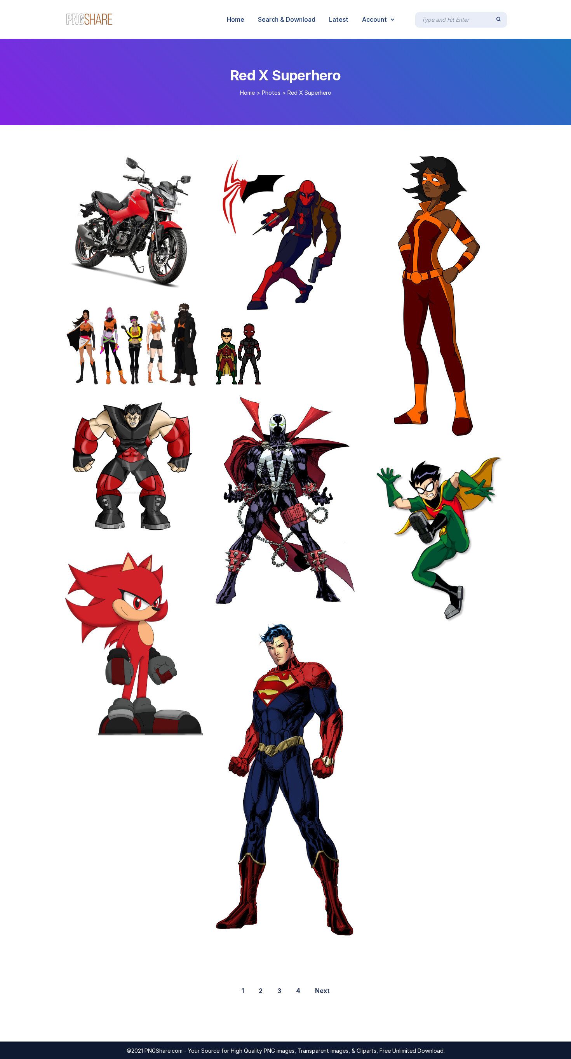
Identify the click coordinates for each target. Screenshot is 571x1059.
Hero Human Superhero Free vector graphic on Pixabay (466, 427)
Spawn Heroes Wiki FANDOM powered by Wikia (292, 599)
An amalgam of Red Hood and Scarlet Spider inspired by (310, 304)
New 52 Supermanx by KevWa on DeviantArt (293, 931)
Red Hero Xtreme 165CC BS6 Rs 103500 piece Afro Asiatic (166, 281)
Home (247, 92)
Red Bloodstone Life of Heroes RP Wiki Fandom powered (160, 728)
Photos (271, 92)
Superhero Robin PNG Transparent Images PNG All (454, 615)
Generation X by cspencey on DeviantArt (136, 379)
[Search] (498, 19)
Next (322, 991)
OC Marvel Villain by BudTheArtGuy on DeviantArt (145, 530)
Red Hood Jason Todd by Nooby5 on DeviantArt (298, 377)
